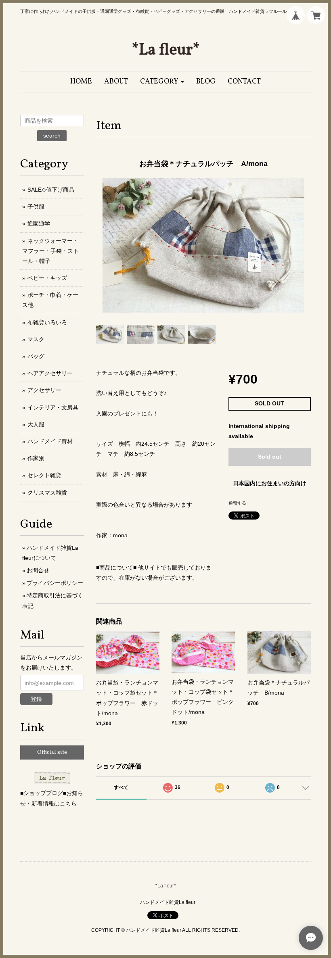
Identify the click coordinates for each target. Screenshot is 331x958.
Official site (52, 752)
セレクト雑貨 (44, 475)
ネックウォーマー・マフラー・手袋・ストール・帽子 (50, 251)
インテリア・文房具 (52, 407)
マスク (35, 339)
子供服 (35, 206)
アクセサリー (44, 390)
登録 (36, 699)
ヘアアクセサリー (50, 373)
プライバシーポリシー (55, 583)
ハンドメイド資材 (50, 441)
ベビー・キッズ (47, 278)
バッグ (35, 356)
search (52, 135)
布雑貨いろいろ (47, 322)
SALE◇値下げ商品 (50, 189)
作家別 (35, 458)
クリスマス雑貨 (47, 492)
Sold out (269, 456)
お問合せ (38, 570)
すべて (121, 787)
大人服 (35, 424)
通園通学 (38, 223)
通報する (237, 503)
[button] (162, 81)
